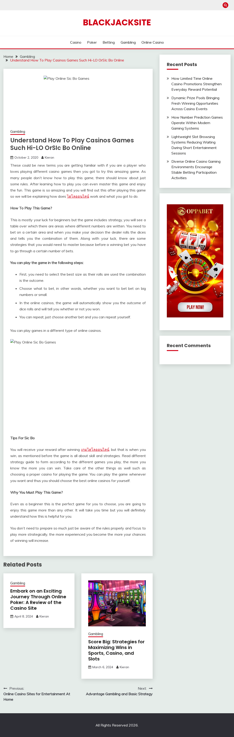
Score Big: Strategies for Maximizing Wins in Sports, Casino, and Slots (116, 650)
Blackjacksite (117, 22)
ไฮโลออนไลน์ (78, 196)
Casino (75, 42)
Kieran (49, 157)
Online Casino (152, 42)
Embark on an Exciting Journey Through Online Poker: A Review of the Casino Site (38, 599)
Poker (92, 42)
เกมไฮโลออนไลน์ (95, 449)
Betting (109, 42)
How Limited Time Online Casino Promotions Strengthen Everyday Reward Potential (196, 84)
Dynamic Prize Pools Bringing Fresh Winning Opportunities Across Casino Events (195, 103)
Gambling (128, 42)
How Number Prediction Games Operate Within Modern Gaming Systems (197, 122)
